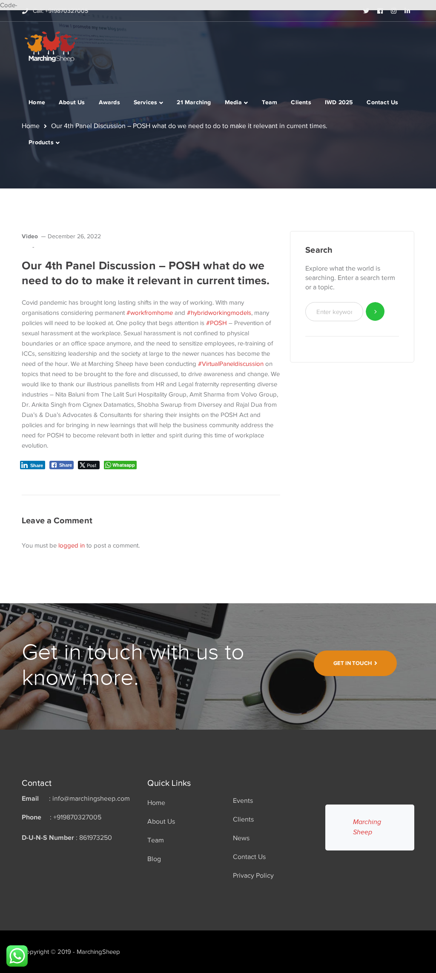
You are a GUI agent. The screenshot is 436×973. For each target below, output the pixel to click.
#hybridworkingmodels (219, 312)
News (241, 838)
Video (30, 236)
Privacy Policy (253, 875)
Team (155, 840)
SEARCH (375, 311)
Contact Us (249, 857)
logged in (71, 545)
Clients (243, 819)
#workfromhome (149, 312)
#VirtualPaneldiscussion (231, 363)
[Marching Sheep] (51, 46)
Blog (154, 859)
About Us (161, 821)
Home (156, 803)
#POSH (216, 323)
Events (243, 801)
